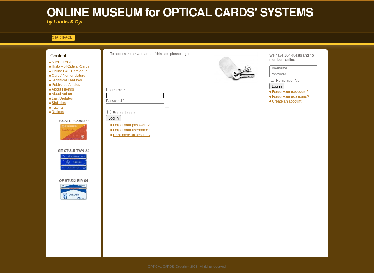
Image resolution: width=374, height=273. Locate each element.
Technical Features (67, 80)
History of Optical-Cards (70, 66)
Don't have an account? (131, 135)
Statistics (59, 103)
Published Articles (66, 85)
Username (115, 90)
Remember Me (288, 81)
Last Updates (62, 98)
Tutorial (58, 107)
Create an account (286, 101)
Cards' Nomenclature (68, 76)
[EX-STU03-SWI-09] (73, 139)
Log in (277, 86)
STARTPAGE (62, 37)
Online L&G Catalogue (70, 71)
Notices (58, 112)
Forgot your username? (290, 97)
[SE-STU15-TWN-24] (73, 169)
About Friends (63, 89)
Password (115, 101)
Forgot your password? (290, 92)
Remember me (124, 113)
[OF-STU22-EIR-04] (73, 199)
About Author (62, 94)
